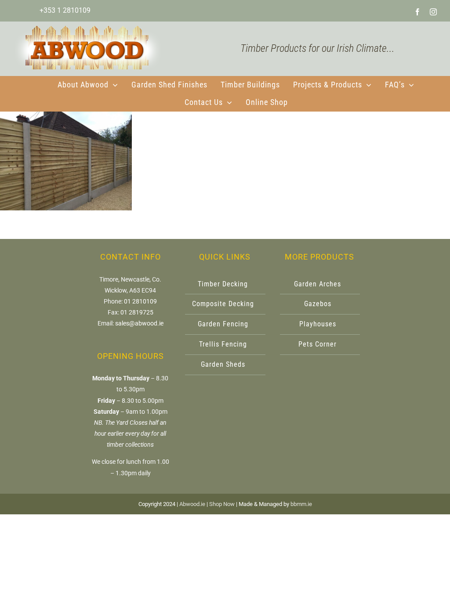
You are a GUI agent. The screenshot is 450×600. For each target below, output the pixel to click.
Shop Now (222, 504)
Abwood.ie (192, 504)
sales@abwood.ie (139, 323)
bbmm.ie (301, 504)
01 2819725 (136, 312)
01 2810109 (140, 301)
